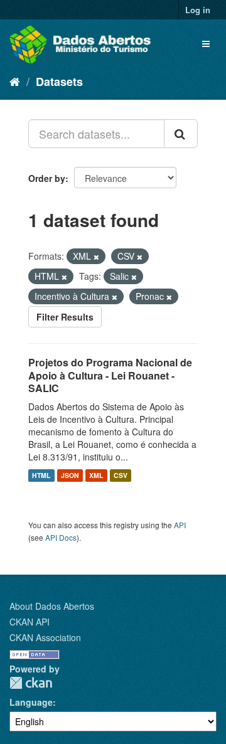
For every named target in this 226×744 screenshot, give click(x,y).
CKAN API (29, 621)
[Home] (14, 81)
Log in (197, 10)
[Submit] (181, 133)
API (180, 524)
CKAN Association (45, 637)
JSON (70, 475)
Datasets (59, 81)
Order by (46, 178)
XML (96, 475)
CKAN (30, 682)
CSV (120, 475)
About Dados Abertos (51, 606)
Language (31, 702)
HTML (41, 475)
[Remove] (96, 257)
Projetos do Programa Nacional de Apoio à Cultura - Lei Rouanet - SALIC (110, 375)
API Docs (61, 537)
